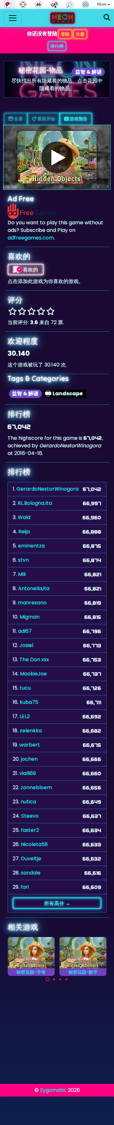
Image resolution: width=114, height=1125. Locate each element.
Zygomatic (53, 1090)
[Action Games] (23, 4)
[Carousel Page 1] (47, 979)
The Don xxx (34, 659)
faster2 (30, 830)
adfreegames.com (31, 237)
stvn (23, 560)
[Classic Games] (38, 4)
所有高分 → (57, 903)
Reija (24, 531)
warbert (29, 744)
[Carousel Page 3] (60, 979)
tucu (25, 688)
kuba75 (29, 702)
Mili (22, 574)
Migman (30, 616)
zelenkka (31, 730)
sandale (31, 872)
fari (25, 887)
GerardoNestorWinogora (47, 489)
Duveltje (31, 858)
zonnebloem (36, 787)
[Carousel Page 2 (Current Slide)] (54, 979)
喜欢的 (30, 269)
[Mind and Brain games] (7, 4)
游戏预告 (78, 119)
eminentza (31, 545)
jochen (29, 759)
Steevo (30, 816)
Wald (24, 517)
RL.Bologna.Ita (35, 503)
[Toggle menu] (13, 18)
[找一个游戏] (107, 17)
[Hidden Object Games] (70, 4)
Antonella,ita (33, 588)
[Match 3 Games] (85, 4)
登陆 (65, 34)
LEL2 (25, 716)
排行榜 (57, 46)
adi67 (25, 631)
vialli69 (27, 773)
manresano (32, 602)
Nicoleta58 (34, 844)
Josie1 (26, 645)
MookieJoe (33, 673)
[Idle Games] (54, 4)
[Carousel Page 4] (66, 979)
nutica (28, 801)
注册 (80, 34)
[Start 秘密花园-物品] (57, 157)
